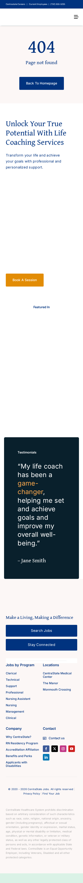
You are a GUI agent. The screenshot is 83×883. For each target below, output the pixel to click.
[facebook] (46, 748)
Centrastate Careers (15, 4)
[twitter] (54, 748)
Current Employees (38, 4)
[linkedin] (46, 757)
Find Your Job (51, 793)
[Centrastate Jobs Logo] (23, 14)
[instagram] (63, 748)
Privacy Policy (31, 793)
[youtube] (71, 748)
